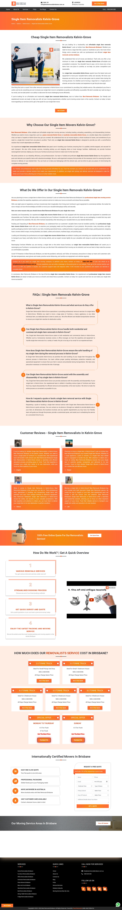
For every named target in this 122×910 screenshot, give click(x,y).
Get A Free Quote (99, 3)
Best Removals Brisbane (94, 47)
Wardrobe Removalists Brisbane (26, 888)
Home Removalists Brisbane (25, 871)
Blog (54, 879)
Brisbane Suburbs (58, 888)
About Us (16, 9)
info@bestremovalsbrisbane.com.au (52, 4)
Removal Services (57, 885)
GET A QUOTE (93, 806)
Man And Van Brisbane (24, 885)
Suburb (19, 23)
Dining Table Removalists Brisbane (27, 894)
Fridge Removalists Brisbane (25, 896)
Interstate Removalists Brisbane (26, 879)
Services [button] (25, 9)
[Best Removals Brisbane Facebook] (83, 889)
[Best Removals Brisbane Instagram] (88, 889)
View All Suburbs (103, 823)
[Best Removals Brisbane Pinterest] (99, 889)
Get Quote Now (94, 535)
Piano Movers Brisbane (24, 882)
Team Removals (77, 908)
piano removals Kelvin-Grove (52, 135)
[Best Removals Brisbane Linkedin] (94, 889)
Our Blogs (43, 9)
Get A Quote (61, 110)
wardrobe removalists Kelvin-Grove (75, 135)
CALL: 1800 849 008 (109, 9)
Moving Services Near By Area (61, 891)
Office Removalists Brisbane (25, 876)
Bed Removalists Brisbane (25, 891)
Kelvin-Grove (26, 23)
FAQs (34, 9)
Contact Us (53, 9)
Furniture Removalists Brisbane (26, 874)
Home (8, 9)
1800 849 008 (87, 261)
